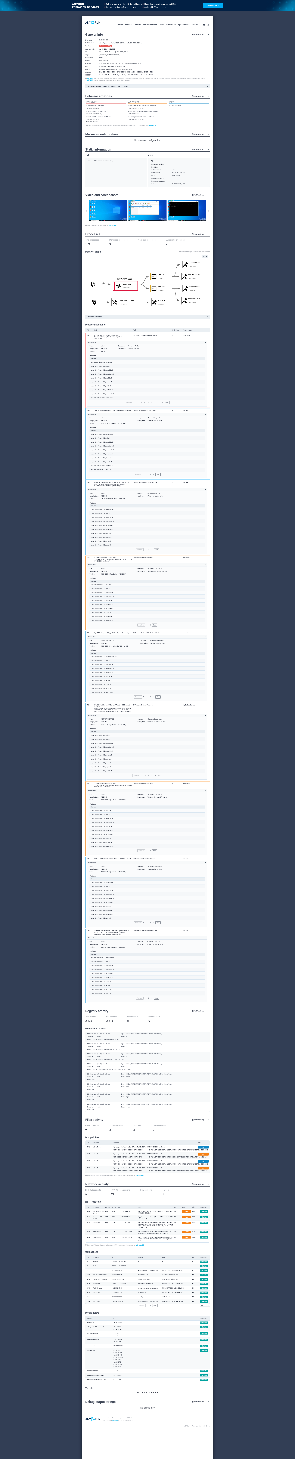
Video (162, 25)
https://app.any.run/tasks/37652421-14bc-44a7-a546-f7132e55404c (120, 43)
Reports (194, 1426)
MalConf (137, 25)
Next (166, 402)
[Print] (204, 24)
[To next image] (208, 211)
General (120, 25)
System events (183, 25)
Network (195, 25)
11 (162, 402)
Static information (150, 25)
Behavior (128, 25)
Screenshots (171, 25)
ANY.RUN (90, 78)
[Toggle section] (209, 35)
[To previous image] (87, 211)
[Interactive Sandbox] (92, 22)
